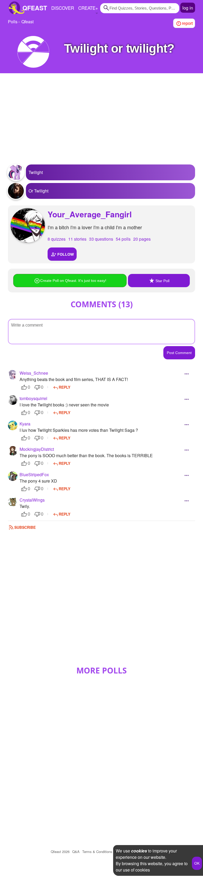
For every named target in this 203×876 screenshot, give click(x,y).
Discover (62, 7)
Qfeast (60, 851)
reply (64, 387)
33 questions (101, 239)
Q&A (76, 851)
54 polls (123, 239)
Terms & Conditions (97, 851)
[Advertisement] (101, 122)
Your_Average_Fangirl (90, 214)
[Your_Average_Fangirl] (28, 225)
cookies (139, 851)
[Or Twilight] (16, 191)
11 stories (77, 239)
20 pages (142, 239)
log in (187, 7)
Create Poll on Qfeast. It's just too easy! (73, 280)
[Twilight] (16, 172)
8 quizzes (57, 239)
